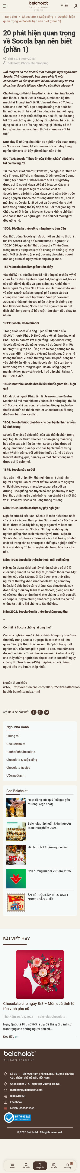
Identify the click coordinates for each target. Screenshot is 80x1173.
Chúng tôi (12, 736)
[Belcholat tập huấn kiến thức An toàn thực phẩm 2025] (16, 831)
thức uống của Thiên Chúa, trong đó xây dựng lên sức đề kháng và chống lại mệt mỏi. (38, 250)
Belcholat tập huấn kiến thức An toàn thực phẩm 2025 (49, 826)
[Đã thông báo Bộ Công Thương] (17, 1117)
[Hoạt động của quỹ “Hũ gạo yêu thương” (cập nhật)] (16, 807)
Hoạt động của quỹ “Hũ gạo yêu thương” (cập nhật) (49, 802)
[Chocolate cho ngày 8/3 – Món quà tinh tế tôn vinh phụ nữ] (40, 974)
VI (62, 6)
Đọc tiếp (9, 1036)
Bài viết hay (16, 938)
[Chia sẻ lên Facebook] (33, 712)
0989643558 (17, 1096)
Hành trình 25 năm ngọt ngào (47, 847)
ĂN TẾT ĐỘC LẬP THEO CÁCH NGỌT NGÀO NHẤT (48, 897)
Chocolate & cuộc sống (21, 759)
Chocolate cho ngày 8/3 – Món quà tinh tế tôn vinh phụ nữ (38, 1006)
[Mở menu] (5, 6)
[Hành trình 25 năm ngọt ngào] (16, 855)
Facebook (16, 1102)
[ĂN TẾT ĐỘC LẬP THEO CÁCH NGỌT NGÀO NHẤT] (16, 902)
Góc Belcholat (15, 744)
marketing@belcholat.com (26, 1089)
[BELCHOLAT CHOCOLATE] (39, 6)
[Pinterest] (40, 712)
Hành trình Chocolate (20, 752)
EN (66, 6)
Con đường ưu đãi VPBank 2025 (49, 871)
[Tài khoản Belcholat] (74, 6)
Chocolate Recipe (18, 767)
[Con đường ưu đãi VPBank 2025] (16, 878)
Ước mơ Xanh (15, 775)
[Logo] (40, 1056)
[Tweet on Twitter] (46, 712)
